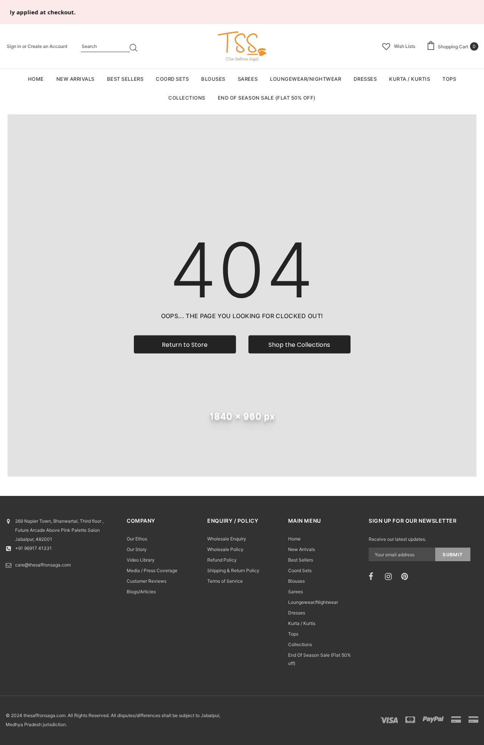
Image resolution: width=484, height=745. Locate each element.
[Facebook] (374, 577)
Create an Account (47, 46)
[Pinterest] (407, 577)
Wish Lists (404, 46)
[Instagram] (390, 577)
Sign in (14, 46)
